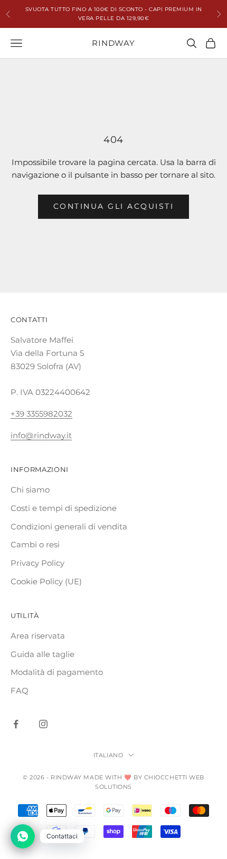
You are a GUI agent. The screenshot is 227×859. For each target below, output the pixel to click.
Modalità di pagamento (57, 672)
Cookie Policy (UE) (46, 581)
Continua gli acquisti (113, 206)
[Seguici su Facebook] (16, 724)
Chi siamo (30, 490)
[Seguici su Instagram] (43, 724)
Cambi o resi (35, 544)
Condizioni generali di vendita (69, 527)
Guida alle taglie (42, 654)
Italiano (108, 755)
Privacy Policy (37, 563)
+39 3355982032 (41, 414)
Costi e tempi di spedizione (64, 508)
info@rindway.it (41, 435)
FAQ (20, 691)
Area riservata (38, 636)
